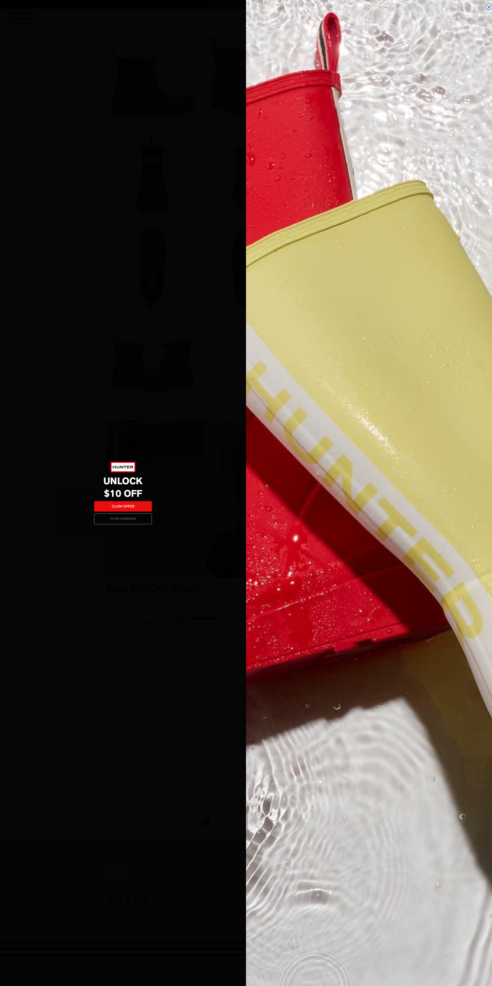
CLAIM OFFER (123, 506)
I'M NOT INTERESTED (123, 519)
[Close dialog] (489, 7)
